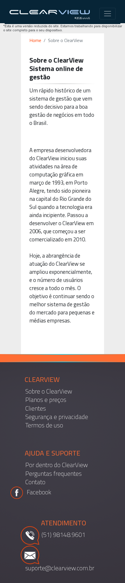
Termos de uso (44, 425)
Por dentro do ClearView (56, 465)
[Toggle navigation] (107, 13)
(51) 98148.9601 (63, 534)
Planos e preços (45, 400)
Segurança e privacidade (56, 417)
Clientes (35, 408)
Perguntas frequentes (53, 473)
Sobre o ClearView (48, 391)
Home (35, 40)
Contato (35, 482)
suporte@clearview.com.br (59, 567)
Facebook (38, 492)
